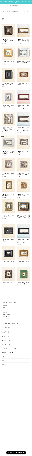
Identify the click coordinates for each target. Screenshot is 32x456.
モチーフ (25, 11)
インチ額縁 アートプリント (9, 348)
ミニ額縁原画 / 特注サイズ (14, 11)
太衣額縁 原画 (5, 336)
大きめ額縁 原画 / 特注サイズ (10, 324)
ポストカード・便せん (7, 352)
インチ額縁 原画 (6, 328)
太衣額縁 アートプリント (8, 340)
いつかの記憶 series (7, 319)
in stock (5, 312)
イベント (5, 307)
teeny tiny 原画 (6, 314)
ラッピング (5, 356)
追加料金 (4, 364)
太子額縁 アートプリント (8, 344)
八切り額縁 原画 (6, 332)
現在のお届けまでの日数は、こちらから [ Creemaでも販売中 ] (16, 2)
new (4, 310)
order (3, 360)
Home (3, 11)
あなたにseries (6, 316)
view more (16, 291)
